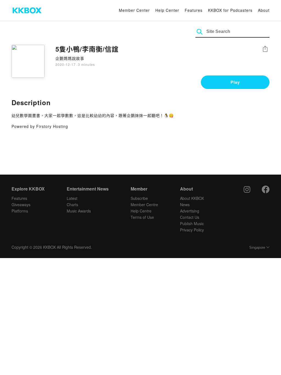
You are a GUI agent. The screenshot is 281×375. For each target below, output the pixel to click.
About (263, 10)
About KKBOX (192, 198)
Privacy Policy (192, 230)
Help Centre (141, 211)
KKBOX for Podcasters (230, 10)
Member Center (134, 10)
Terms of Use (142, 217)
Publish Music (192, 223)
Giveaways (21, 204)
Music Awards (79, 211)
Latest (72, 198)
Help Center (167, 10)
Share (265, 49)
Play (235, 82)
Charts (72, 204)
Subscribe (139, 198)
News (185, 204)
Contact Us (189, 217)
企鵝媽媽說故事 (69, 58)
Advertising (189, 211)
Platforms (20, 211)
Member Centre (144, 204)
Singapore (257, 247)
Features (194, 10)
